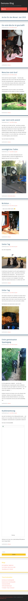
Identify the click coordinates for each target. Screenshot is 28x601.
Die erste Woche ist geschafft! (13, 25)
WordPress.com (3, 598)
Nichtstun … (6, 203)
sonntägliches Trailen (10, 149)
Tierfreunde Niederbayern (7, 585)
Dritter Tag (6, 290)
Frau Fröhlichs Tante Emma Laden (8, 567)
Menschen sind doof (9, 72)
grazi (16, 27)
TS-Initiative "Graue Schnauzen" (8, 587)
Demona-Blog (7, 3)
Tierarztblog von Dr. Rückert (7, 569)
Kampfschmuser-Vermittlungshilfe (8, 581)
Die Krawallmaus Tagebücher (7, 565)
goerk (16, 151)
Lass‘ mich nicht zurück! (11, 120)
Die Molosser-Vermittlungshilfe (8, 580)
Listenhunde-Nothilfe (6, 583)
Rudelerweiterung (8, 411)
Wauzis (9, 65)
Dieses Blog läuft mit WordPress (6, 597)
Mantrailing (10, 196)
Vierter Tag (6, 244)
